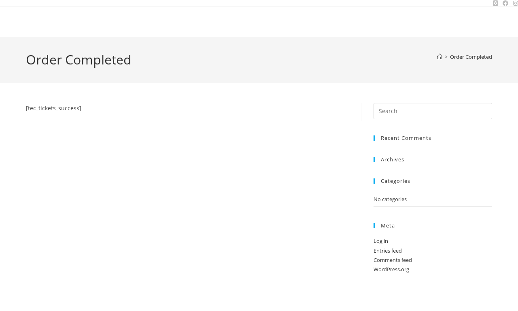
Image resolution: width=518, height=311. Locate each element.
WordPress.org (391, 269)
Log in (381, 241)
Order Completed (471, 56)
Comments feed (393, 260)
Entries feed (388, 250)
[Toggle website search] (489, 22)
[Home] (439, 56)
